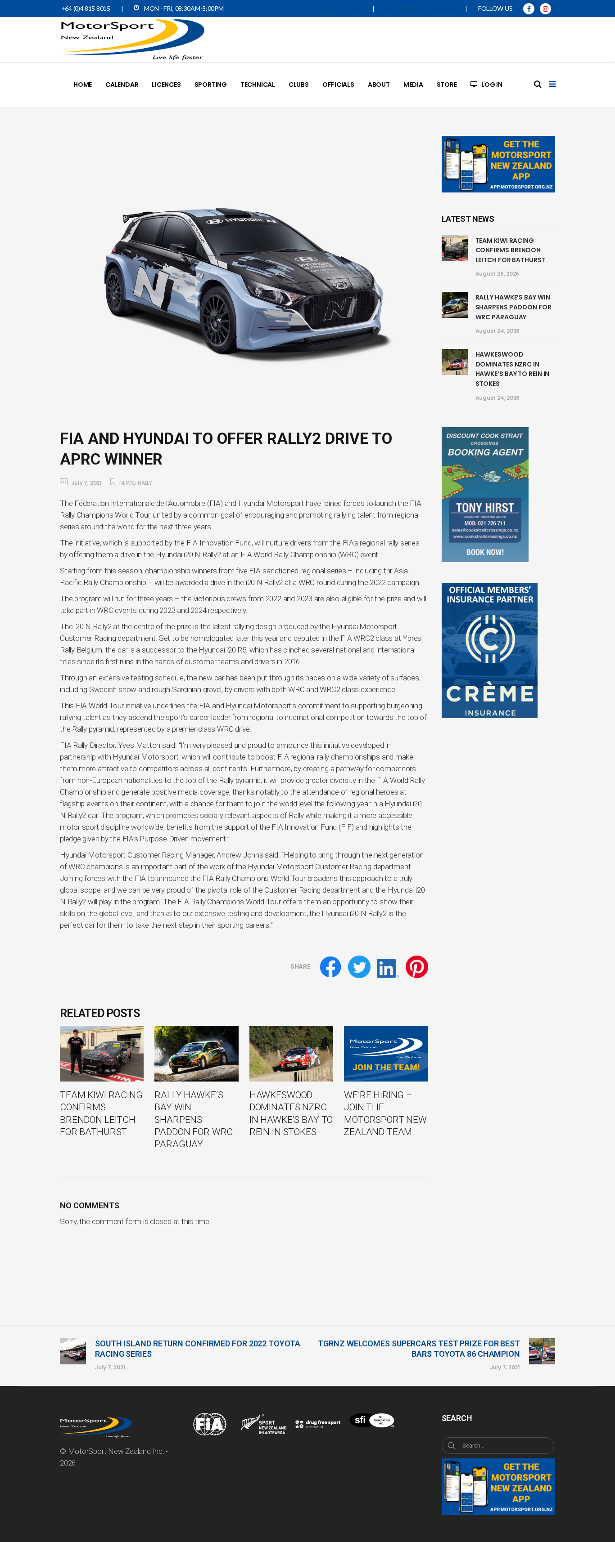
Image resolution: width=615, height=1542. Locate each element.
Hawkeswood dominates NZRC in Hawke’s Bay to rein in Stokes (512, 369)
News (126, 483)
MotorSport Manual (419, 8)
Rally (145, 483)
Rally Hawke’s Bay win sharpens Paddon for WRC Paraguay (513, 307)
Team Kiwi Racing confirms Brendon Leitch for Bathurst (510, 250)
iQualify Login (339, 8)
